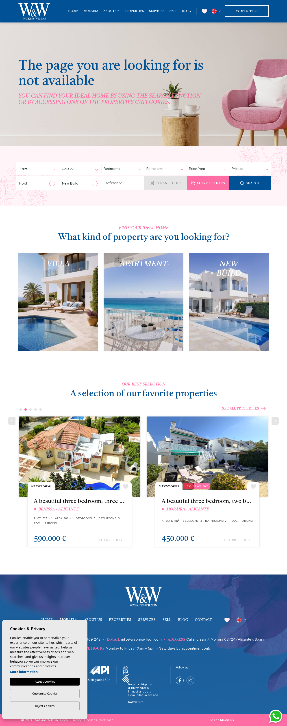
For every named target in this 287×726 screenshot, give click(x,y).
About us (111, 11)
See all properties (240, 408)
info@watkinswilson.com (141, 639)
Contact (203, 620)
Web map (106, 720)
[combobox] (35, 169)
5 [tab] (40, 409)
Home (73, 11)
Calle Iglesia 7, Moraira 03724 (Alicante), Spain (225, 639)
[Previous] (11, 421)
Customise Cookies (45, 693)
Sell (173, 11)
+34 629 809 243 (86, 639)
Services (156, 11)
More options (211, 183)
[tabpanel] (79, 484)
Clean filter (168, 183)
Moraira (90, 11)
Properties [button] (134, 11)
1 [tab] (20, 409)
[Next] (275, 421)
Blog (186, 11)
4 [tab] (35, 409)
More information (24, 672)
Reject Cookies (44, 706)
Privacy (76, 720)
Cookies (90, 720)
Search (253, 183)
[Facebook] (180, 681)
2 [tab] (25, 409)
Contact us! (247, 11)
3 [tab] (30, 409)
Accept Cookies (45, 681)
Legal (64, 720)
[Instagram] (190, 681)
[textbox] (30, 168)
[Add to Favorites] (126, 486)
